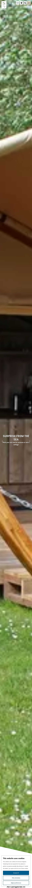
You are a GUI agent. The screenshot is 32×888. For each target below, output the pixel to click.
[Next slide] (29, 441)
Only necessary (16, 878)
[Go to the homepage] (4, 5)
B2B (18, 3)
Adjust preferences (16, 883)
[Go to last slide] (2, 441)
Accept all (16, 873)
